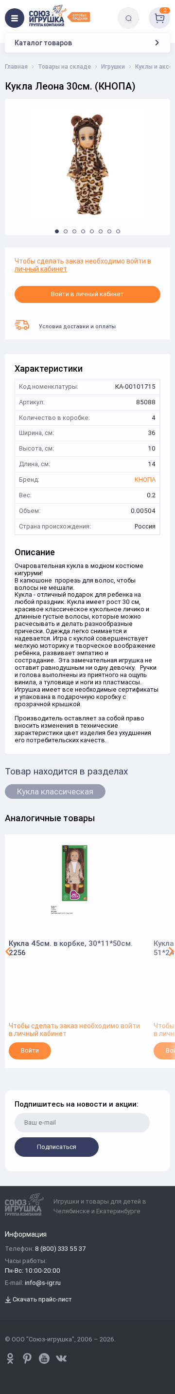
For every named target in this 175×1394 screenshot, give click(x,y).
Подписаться (56, 1147)
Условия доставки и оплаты (77, 326)
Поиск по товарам (145, 11)
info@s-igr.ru (43, 1283)
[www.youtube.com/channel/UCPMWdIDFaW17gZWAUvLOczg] (44, 1358)
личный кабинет (41, 269)
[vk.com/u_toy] (61, 1358)
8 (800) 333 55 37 (60, 1249)
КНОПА (145, 480)
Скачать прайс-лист (41, 1299)
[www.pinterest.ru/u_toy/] (10, 1358)
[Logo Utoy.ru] (59, 15)
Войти (30, 1050)
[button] (57, 231)
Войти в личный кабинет (87, 294)
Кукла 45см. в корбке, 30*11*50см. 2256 (71, 948)
